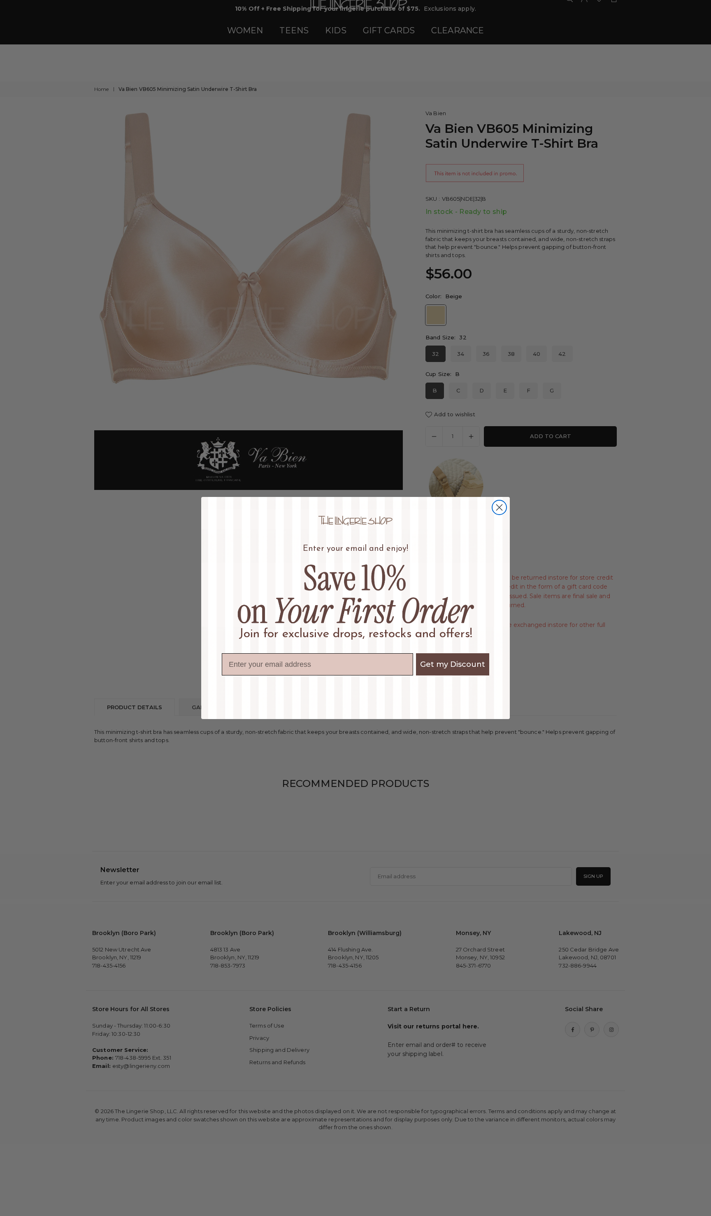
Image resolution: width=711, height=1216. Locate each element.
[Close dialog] (499, 507)
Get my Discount (452, 664)
